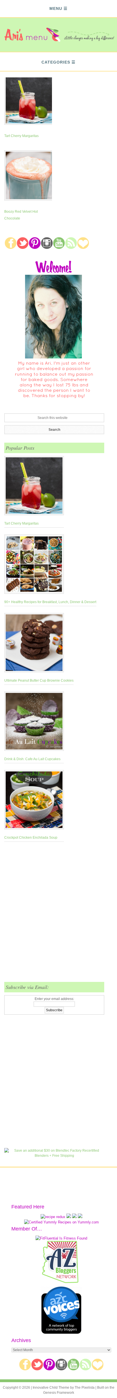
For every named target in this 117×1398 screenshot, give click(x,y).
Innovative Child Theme (51, 1388)
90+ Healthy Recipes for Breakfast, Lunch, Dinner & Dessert (50, 602)
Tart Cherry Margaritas (21, 136)
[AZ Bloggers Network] (61, 1282)
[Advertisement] (58, 915)
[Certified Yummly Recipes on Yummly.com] (61, 1222)
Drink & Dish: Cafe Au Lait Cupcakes (32, 759)
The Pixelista (85, 1388)
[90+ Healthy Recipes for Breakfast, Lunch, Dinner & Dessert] (50, 565)
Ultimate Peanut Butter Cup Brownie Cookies (39, 680)
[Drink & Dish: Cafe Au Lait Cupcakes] (34, 722)
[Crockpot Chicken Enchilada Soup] (34, 801)
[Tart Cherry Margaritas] (34, 487)
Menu (55, 8)
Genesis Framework (58, 1393)
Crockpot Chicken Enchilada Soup (30, 838)
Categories (55, 62)
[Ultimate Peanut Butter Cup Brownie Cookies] (39, 644)
